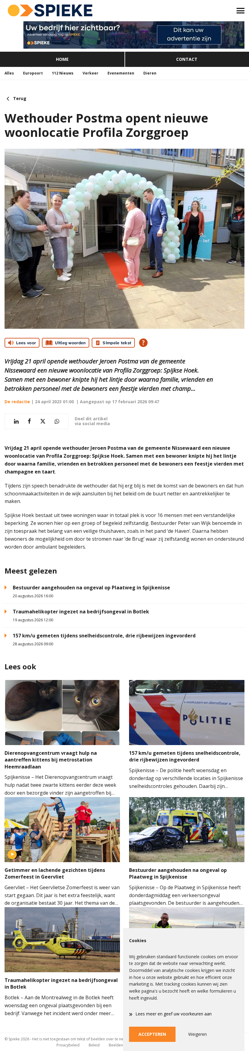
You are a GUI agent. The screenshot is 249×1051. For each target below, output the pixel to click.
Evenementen (120, 73)
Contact (186, 59)
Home (62, 59)
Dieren (149, 73)
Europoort (33, 73)
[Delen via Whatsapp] (57, 421)
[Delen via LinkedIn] (16, 421)
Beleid (94, 1045)
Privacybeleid (68, 1045)
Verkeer (90, 73)
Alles (9, 73)
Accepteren (152, 1034)
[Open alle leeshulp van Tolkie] (143, 342)
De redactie (17, 401)
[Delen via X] (43, 421)
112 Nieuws (62, 73)
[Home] (62, 10)
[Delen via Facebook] (29, 421)
